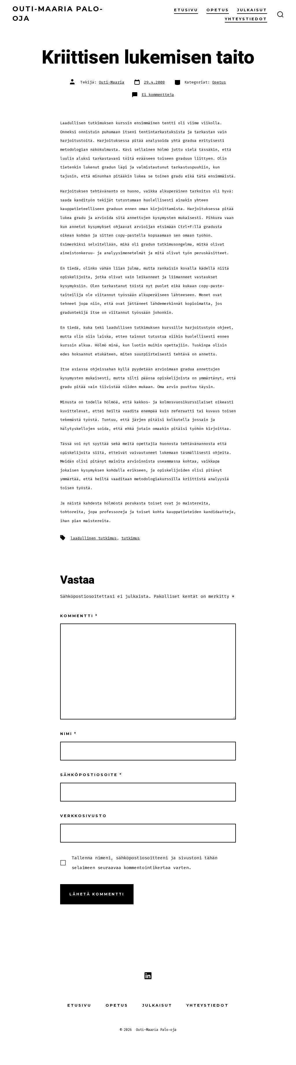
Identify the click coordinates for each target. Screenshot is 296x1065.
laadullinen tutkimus (94, 538)
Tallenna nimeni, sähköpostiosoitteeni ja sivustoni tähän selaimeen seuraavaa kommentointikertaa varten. (144, 863)
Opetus (217, 10)
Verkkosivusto (83, 816)
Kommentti (79, 616)
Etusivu (186, 10)
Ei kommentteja (158, 94)
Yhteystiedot (246, 19)
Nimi (68, 734)
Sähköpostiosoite (91, 775)
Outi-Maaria (111, 82)
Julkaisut (252, 10)
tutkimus (130, 538)
